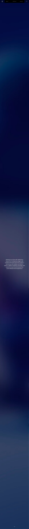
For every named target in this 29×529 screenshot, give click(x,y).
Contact (21, 1)
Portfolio (14, 1)
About (7, 1)
